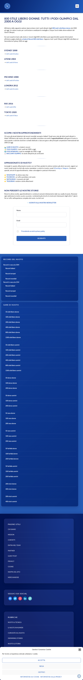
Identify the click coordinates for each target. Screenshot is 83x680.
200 (7, 355)
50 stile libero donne (12, 312)
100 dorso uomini (11, 401)
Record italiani (10, 268)
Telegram (65, 168)
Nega (41, 666)
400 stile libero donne (13, 327)
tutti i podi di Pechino (12, 80)
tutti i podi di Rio (11, 107)
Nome (19, 210)
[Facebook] (10, 598)
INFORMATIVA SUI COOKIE (29, 677)
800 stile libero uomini (13, 365)
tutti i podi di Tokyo (12, 115)
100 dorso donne (11, 383)
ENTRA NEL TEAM (14, 545)
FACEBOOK (11, 177)
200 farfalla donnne (12, 459)
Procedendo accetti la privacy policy (33, 231)
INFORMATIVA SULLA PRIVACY (51, 677)
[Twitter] (15, 598)
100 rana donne (11, 418)
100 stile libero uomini (13, 350)
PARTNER (11, 551)
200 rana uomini (11, 441)
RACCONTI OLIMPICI (14, 153)
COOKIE (11, 567)
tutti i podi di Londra (12, 89)
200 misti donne (11, 484)
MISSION (11, 535)
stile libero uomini (14, 355)
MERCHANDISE (13, 577)
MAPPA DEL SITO (14, 572)
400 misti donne (11, 489)
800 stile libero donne (13, 332)
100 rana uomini (11, 436)
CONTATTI (11, 540)
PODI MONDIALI (12, 151)
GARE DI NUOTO (12, 147)
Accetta (41, 660)
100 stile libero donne (13, 317)
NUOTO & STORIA (14, 644)
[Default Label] (25, 598)
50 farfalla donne (11, 448)
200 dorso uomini (11, 406)
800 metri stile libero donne (61, 28)
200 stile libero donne (13, 322)
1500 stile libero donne (13, 337)
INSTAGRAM (11, 179)
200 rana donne (11, 423)
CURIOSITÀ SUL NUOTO (16, 633)
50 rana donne (10, 413)
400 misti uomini (11, 501)
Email (18, 221)
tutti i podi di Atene (12, 62)
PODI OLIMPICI (12, 149)
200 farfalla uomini (12, 476)
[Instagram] (20, 598)
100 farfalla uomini (12, 471)
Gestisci (41, 672)
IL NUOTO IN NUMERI (15, 628)
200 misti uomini (11, 496)
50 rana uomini (11, 431)
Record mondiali (11, 279)
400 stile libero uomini (13, 360)
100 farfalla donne (12, 454)
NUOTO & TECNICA (15, 622)
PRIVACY (11, 561)
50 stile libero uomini (12, 345)
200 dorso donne (11, 388)
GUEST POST (12, 556)
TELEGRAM (10, 181)
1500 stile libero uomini (13, 370)
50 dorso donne (11, 378)
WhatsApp (57, 168)
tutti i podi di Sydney (12, 54)
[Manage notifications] (79, 676)
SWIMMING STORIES (15, 638)
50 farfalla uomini (11, 466)
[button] (80, 650)
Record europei (11, 273)
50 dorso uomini (11, 395)
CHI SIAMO (12, 529)
